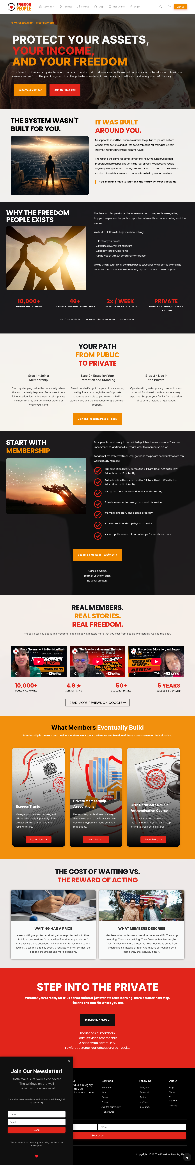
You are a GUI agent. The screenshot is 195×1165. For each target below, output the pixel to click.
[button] (69, 1061)
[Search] (161, 7)
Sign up (180, 6)
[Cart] (170, 7)
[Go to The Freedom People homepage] (19, 6)
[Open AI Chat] (187, 1157)
